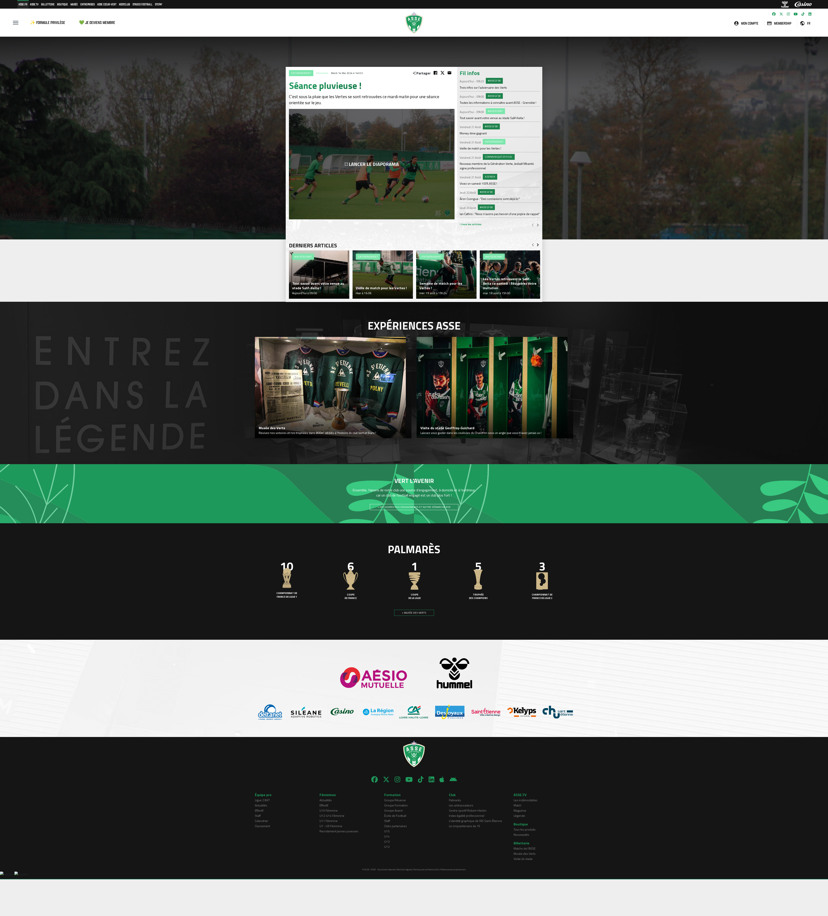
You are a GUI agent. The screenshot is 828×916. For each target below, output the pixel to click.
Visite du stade (523, 858)
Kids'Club (124, 4)
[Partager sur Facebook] (435, 72)
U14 (387, 836)
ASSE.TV (34, 4)
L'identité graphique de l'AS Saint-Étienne (475, 821)
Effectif (259, 810)
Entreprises (87, 4)
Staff (258, 815)
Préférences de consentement (453, 869)
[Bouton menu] (15, 22)
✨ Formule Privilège (47, 22)
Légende (519, 815)
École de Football (395, 815)
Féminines (322, 73)
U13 (387, 841)
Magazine (520, 810)
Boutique (62, 4)
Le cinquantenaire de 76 (464, 826)
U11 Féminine (329, 821)
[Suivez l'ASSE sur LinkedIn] (810, 14)
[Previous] (532, 224)
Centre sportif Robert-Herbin (467, 810)
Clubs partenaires (395, 826)
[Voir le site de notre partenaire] (270, 712)
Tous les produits (525, 829)
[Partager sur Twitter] (442, 72)
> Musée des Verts (414, 613)
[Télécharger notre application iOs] (441, 779)
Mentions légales (404, 869)
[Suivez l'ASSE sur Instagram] (788, 14)
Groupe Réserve (395, 800)
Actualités (261, 805)
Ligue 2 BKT (262, 800)
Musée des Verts (525, 853)
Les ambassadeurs (461, 805)
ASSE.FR (23, 4)
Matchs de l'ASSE (524, 848)
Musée (74, 4)
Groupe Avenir (393, 810)
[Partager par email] (449, 72)
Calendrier (261, 821)
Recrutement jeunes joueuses (339, 831)
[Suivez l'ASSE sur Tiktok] (803, 14)
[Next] (538, 224)
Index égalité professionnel (466, 815)
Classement (262, 826)
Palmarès (455, 800)
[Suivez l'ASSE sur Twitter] (781, 14)
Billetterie (48, 4)
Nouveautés (521, 834)
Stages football (142, 4)
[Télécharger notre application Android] (453, 779)
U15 (387, 831)
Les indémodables (526, 800)
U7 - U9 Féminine (331, 826)
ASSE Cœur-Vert (106, 4)
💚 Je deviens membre (97, 22)
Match (517, 805)
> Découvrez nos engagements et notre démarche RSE (414, 507)
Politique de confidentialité (425, 869)
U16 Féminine (329, 810)
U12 (387, 846)
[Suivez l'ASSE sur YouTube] (795, 14)
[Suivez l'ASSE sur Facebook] (774, 14)
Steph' (158, 4)
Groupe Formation (396, 805)
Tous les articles (471, 224)
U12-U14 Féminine (332, 815)
